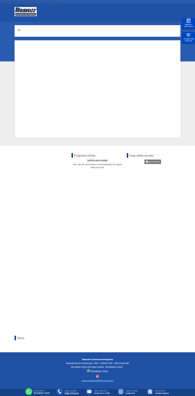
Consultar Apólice (189, 40)
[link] (152, 162)
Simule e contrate (188, 25)
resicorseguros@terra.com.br (98, 380)
